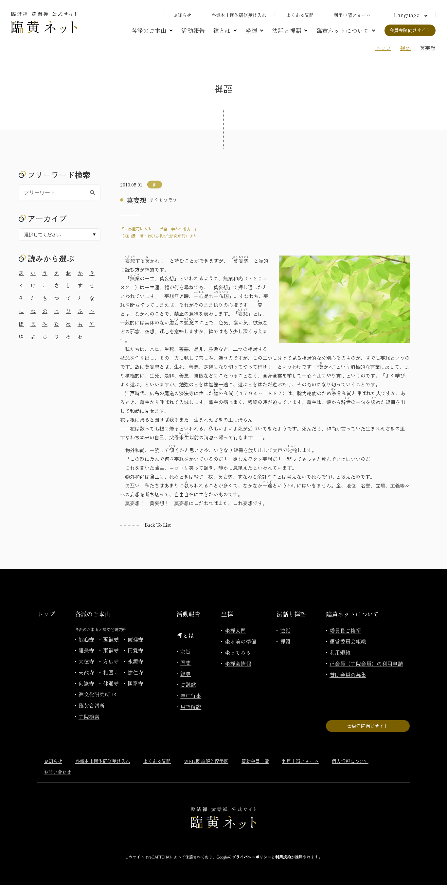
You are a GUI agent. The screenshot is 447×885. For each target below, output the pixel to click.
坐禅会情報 (238, 663)
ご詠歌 (188, 684)
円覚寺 (135, 650)
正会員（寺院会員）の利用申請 (366, 663)
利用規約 (340, 652)
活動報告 (193, 30)
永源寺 (135, 661)
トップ (383, 48)
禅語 (405, 48)
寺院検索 (89, 716)
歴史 (185, 662)
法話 (285, 630)
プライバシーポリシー (251, 856)
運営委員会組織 (348, 641)
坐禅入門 (235, 630)
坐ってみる (238, 652)
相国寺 (111, 672)
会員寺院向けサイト (410, 30)
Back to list (158, 525)
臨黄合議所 (92, 705)
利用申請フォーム (352, 15)
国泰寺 (135, 683)
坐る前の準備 (240, 641)
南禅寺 (135, 639)
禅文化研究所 (94, 694)
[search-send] (92, 192)
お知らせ (182, 15)
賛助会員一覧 (255, 761)
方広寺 (111, 661)
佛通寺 (111, 683)
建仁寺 (135, 672)
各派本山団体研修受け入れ (238, 15)
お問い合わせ (57, 772)
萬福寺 (111, 639)
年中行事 (190, 695)
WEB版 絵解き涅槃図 (206, 761)
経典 (185, 674)
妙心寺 (86, 639)
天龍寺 (86, 672)
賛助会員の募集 (348, 675)
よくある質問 (300, 15)
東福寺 (111, 650)
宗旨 (185, 651)
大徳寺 (86, 661)
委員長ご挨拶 (345, 630)
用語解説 (190, 707)
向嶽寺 (86, 683)
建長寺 (86, 650)
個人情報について (350, 761)
